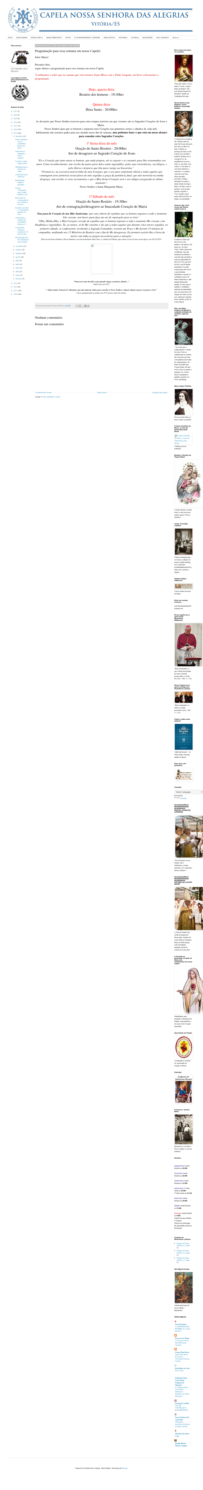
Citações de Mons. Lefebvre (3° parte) (183, 1259)
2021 (16, 111)
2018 (16, 122)
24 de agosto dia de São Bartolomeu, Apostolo (181, 1342)
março (18, 275)
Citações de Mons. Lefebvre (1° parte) (183, 1244)
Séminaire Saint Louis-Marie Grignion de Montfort (181, 1381)
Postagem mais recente (44, 392)
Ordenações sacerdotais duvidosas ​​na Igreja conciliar (182, 1424)
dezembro (19, 136)
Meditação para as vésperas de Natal (21, 169)
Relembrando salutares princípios (20, 182)
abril (17, 271)
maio (17, 268)
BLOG (10, 37)
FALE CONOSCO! (162, 37)
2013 (16, 287)
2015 (16, 133)
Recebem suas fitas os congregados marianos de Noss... (22, 210)
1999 (16, 294)
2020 (16, 115)
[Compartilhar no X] (82, 305)
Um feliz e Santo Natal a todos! (21, 162)
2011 (16, 290)
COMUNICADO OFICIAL (21, 175)
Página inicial (102, 392)
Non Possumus (181, 1324)
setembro (19, 253)
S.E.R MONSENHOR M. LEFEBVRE (87, 37)
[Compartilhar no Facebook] (85, 305)
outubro (19, 249)
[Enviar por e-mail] (76, 305)
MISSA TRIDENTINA (54, 37)
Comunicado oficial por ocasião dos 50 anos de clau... (21, 230)
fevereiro (19, 278)
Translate (183, 798)
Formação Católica (182, 1403)
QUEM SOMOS (21, 37)
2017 (16, 125)
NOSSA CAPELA (37, 37)
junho (18, 264)
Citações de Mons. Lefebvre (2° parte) (183, 1251)
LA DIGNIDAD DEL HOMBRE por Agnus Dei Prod (182, 1328)
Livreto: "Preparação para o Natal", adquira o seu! (21, 191)
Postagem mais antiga (159, 392)
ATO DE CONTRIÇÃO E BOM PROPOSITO (181, 1407)
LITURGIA (135, 37)
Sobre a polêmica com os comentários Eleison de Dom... (21, 143)
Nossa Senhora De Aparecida (182, 1418)
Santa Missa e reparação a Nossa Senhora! (20, 154)
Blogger (125, 1468)
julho (18, 260)
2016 (16, 129)
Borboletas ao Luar (182, 1368)
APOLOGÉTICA (109, 37)
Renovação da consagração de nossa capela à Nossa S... (21, 201)
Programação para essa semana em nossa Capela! (22, 239)
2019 (16, 118)
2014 (16, 283)
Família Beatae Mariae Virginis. (181, 1444)
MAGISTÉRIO (147, 37)
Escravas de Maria (182, 1338)
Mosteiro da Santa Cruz (182, 1434)
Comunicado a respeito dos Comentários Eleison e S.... (21, 220)
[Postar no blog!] (79, 305)
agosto (18, 257)
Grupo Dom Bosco (182, 1352)
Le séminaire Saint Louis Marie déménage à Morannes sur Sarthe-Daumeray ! (182, 1391)
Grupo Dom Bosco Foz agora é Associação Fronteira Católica (182, 1357)
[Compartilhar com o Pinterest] (88, 305)
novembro (19, 246)
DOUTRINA (123, 37)
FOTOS (68, 37)
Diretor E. (176, 37)
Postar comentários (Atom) (50, 396)
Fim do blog (179, 1370)
